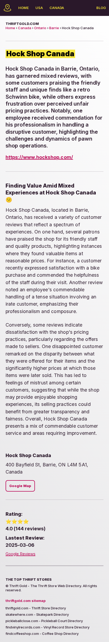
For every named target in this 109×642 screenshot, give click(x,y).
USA (39, 8)
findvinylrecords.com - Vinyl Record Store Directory (47, 627)
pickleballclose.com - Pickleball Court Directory (44, 621)
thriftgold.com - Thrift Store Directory (36, 608)
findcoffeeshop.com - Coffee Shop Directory (42, 633)
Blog (101, 8)
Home (23, 8)
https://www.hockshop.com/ (39, 157)
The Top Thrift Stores (29, 579)
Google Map (20, 486)
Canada (56, 8)
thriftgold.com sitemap (26, 600)
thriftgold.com (22, 23)
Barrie (54, 28)
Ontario (40, 28)
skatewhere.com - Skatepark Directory (37, 614)
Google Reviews (20, 554)
